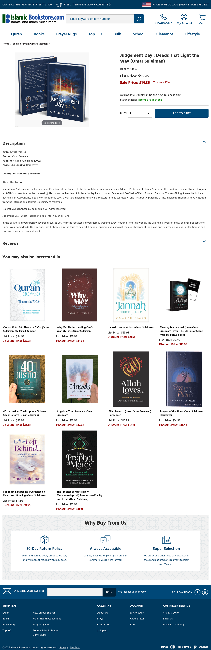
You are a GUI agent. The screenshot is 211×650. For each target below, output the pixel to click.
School (139, 34)
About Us (102, 613)
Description (13, 143)
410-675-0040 (171, 613)
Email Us (168, 619)
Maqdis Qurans (41, 624)
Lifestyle (192, 34)
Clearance (164, 34)
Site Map (75, 647)
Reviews (10, 243)
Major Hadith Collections (47, 619)
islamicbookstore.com (33, 18)
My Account (137, 613)
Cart (132, 624)
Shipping (102, 630)
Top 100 (95, 34)
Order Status (137, 619)
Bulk (117, 34)
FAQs (100, 619)
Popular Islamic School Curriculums (46, 632)
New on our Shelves (44, 613)
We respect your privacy (132, 592)
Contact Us (103, 624)
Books (39, 34)
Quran (16, 34)
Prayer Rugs (66, 34)
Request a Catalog (173, 624)
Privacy (64, 647)
